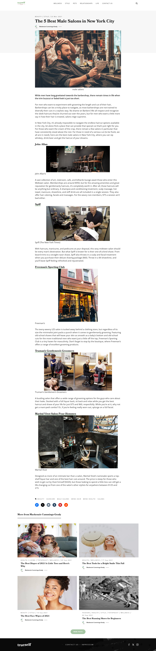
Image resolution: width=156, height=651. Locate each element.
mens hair (76, 499)
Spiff (38, 204)
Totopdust (43, 560)
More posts (78, 632)
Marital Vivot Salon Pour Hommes (55, 413)
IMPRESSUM (88, 645)
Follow (133, 645)
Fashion (86, 613)
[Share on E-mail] (48, 505)
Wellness (58, 3)
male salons (63, 499)
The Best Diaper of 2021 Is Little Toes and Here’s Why (45, 565)
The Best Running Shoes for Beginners (101, 618)
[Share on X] (43, 505)
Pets (75, 3)
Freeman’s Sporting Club (50, 267)
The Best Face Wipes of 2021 (35, 615)
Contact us (107, 3)
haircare (50, 499)
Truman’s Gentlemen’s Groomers (54, 351)
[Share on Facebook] (37, 505)
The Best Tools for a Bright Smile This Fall (103, 563)
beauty (38, 16)
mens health (89, 499)
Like (129, 645)
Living (32, 560)
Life (97, 3)
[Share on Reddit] (66, 505)
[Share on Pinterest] (60, 505)
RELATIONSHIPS (86, 3)
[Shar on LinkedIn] (54, 505)
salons (101, 499)
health (24, 560)
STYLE (67, 3)
